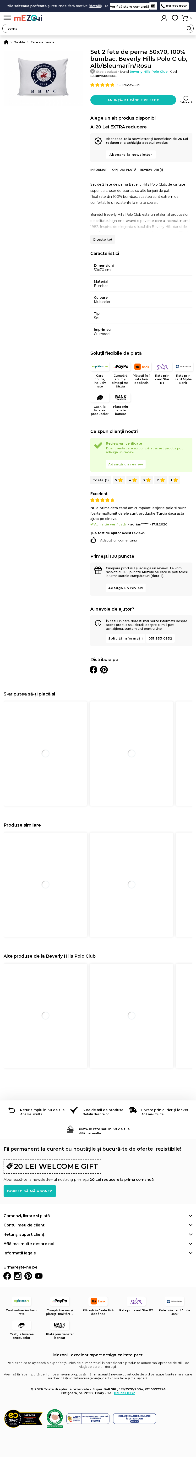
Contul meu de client (24, 1225)
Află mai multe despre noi (29, 1244)
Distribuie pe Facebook (93, 669)
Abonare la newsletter (130, 154)
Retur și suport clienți (24, 1234)
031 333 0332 (176, 6)
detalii (86, 6)
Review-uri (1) (151, 169)
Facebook (7, 1276)
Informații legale (20, 1253)
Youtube (39, 1276)
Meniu (7, 18)
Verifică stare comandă (129, 6)
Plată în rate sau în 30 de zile (104, 1129)
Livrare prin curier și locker (164, 1110)
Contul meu (164, 18)
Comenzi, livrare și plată (27, 1216)
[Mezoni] (6, 42)
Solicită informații (125, 638)
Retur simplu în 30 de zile (42, 1110)
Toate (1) (101, 480)
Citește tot (103, 239)
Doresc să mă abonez (29, 1191)
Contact (153, 6)
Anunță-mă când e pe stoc (133, 100)
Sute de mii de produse (102, 1110)
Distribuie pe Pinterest (104, 669)
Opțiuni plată (124, 169)
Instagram (18, 1276)
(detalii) (157, 576)
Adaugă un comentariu (118, 540)
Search (189, 28)
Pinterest (28, 1276)
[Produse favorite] (175, 18)
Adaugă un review (125, 464)
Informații (99, 169)
